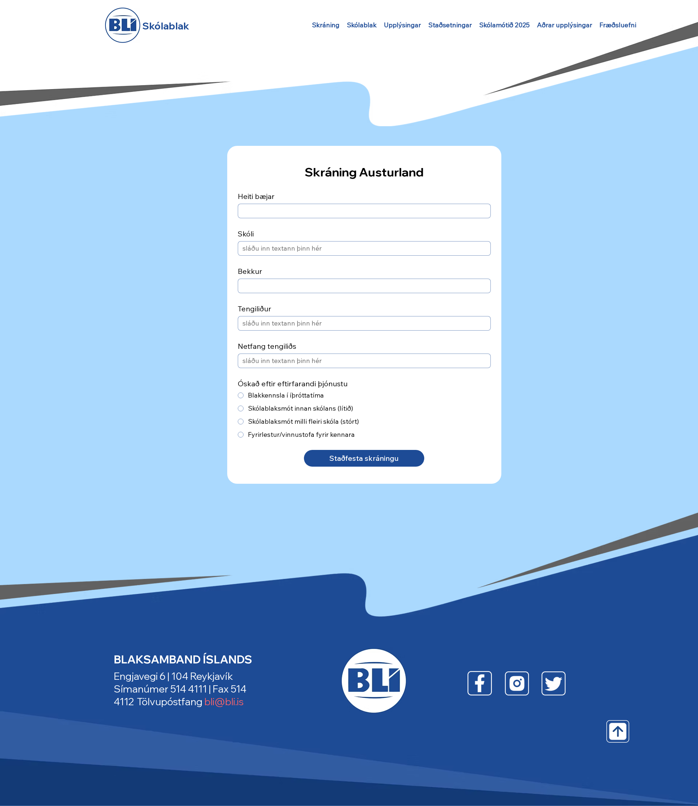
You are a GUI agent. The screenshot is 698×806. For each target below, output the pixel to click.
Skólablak (165, 26)
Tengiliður (254, 308)
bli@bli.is (224, 701)
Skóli (246, 233)
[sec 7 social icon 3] (553, 683)
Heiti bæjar (256, 196)
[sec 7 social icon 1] (480, 683)
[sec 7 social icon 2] (517, 683)
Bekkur (250, 271)
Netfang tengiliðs (267, 346)
